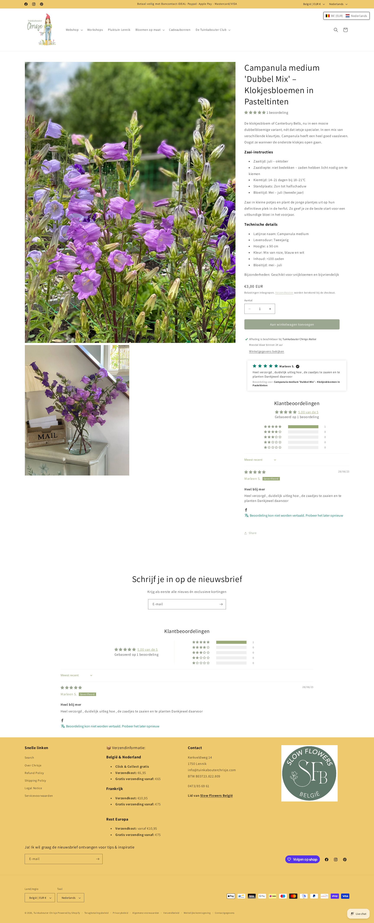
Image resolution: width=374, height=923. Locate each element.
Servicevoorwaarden (39, 796)
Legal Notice (33, 788)
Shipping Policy (35, 780)
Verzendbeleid (171, 912)
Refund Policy (34, 773)
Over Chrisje (33, 765)
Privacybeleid (120, 912)
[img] (255, 472)
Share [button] (253, 533)
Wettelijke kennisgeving (197, 912)
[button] (74, 29)
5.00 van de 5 (308, 412)
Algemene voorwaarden (145, 912)
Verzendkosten (284, 292)
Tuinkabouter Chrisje (46, 913)
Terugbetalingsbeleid (96, 912)
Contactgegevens (225, 912)
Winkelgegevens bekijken (266, 351)
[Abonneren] (221, 604)
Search (29, 758)
